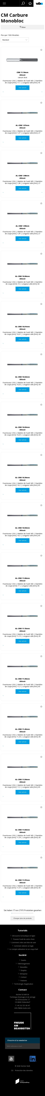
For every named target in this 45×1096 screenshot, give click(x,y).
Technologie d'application (23, 984)
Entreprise (23, 974)
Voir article (22, 88)
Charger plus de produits (23, 918)
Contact (24, 977)
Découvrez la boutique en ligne (23, 936)
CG (12, 1070)
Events (23, 960)
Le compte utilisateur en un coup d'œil (23, 949)
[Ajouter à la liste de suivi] (41, 49)
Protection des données (24, 1070)
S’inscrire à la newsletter (17, 1040)
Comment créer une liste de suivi (23, 942)
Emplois (24, 970)
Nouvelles (23, 967)
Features (23, 980)
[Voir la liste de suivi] (30, 3)
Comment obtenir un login (23, 946)
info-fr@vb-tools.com (22, 1008)
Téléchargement (24, 964)
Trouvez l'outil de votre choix (23, 939)
